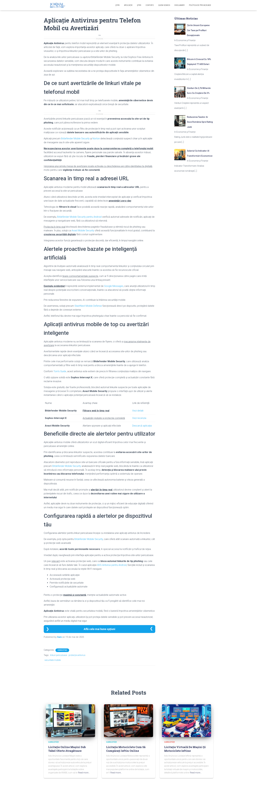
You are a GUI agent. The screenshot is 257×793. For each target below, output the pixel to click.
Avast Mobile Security (83, 230)
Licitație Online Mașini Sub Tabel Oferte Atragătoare (67, 749)
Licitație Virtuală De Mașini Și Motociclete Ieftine (185, 749)
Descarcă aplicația (142, 425)
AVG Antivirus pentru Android (112, 565)
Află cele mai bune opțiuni (99, 629)
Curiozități (62, 650)
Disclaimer (179, 5)
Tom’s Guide (60, 371)
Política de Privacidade (200, 5)
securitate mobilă (52, 660)
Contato (150, 5)
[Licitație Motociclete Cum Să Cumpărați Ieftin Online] (128, 720)
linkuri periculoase (58, 655)
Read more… (84, 772)
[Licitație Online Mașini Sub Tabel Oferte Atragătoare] (70, 720)
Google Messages (113, 286)
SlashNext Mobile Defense (88, 305)
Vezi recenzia (139, 418)
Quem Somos (164, 5)
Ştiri (117, 5)
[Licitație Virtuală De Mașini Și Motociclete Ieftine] (186, 720)
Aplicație (128, 5)
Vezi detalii (137, 410)
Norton (96, 138)
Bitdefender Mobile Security (75, 138)
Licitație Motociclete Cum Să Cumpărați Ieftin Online (125, 749)
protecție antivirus (77, 655)
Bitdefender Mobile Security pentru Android (79, 216)
